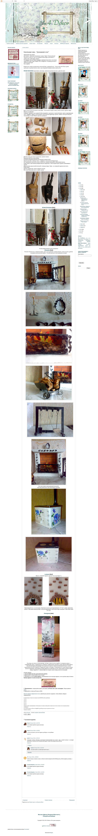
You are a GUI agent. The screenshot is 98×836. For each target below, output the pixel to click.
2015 (80, 184)
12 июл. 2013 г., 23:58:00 (33, 757)
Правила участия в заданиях (22, 43)
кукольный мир (42, 712)
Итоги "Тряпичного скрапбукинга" (84, 212)
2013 (80, 188)
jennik (28, 738)
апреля (82, 196)
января (82, 227)
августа (82, 189)
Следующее (25, 800)
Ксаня (28, 723)
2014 (80, 186)
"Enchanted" (26, 829)
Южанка (47, 250)
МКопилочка (73, 43)
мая (81, 194)
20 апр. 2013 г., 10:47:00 (35, 723)
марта (81, 224)
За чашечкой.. (40, 43)
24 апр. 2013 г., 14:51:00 (35, 738)
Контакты (56, 43)
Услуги (51, 43)
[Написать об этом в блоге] (25, 714)
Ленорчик (47, 613)
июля (81, 191)
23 (27, 757)
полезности (88, 244)
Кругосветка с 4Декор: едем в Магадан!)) (84, 219)
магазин (88, 241)
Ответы (30, 745)
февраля (82, 225)
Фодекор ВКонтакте (53, 814)
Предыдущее (72, 800)
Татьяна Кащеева (31, 764)
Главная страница (10, 43)
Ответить (29, 726)
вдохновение (80, 239)
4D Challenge (81, 237)
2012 (80, 229)
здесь (25, 689)
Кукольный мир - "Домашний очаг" (84, 210)
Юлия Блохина (28, 71)
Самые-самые (32, 43)
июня (81, 193)
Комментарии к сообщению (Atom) (36, 802)
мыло (89, 243)
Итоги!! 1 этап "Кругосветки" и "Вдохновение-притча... (83, 199)
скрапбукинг (81, 245)
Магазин (46, 43)
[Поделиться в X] (27, 714)
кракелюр (79, 241)
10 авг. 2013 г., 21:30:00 (39, 772)
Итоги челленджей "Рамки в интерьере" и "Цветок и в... (85, 215)
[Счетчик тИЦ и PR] (53, 825)
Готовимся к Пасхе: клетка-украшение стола (84, 203)
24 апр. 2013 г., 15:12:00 (39, 747)
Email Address (81, 254)
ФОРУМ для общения (64, 43)
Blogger (51, 832)
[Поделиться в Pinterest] (30, 714)
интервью (88, 240)
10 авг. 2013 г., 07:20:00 (39, 764)
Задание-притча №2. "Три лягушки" (84, 221)
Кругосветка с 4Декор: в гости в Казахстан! (85, 207)
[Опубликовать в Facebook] (28, 714)
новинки (79, 244)
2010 (80, 232)
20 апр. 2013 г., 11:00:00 (35, 730)
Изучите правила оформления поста (32, 693)
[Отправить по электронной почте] (24, 714)
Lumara (47, 574)
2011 (80, 231)
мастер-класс (82, 243)
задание (36, 712)
